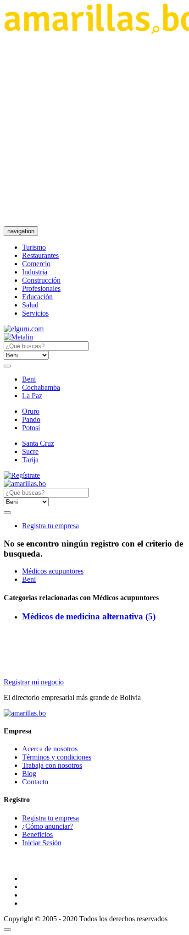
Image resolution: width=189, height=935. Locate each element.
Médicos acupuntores (52, 571)
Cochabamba (41, 387)
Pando (31, 419)
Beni (29, 379)
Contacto (35, 782)
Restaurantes (40, 255)
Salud (30, 305)
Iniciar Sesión (41, 843)
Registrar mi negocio (34, 682)
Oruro (30, 411)
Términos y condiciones (56, 757)
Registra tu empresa (50, 526)
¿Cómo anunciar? (47, 826)
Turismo (34, 247)
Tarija (30, 460)
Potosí (31, 428)
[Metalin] (18, 337)
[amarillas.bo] (25, 713)
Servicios (35, 313)
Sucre (30, 451)
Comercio (36, 264)
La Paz (32, 395)
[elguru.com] (24, 329)
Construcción (41, 280)
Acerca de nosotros (50, 749)
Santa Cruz (38, 443)
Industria (34, 272)
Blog (29, 773)
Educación (37, 297)
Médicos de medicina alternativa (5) (89, 616)
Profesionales (41, 288)
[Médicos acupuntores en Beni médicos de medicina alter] (25, 483)
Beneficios (37, 834)
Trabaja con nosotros (52, 765)
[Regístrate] (94, 475)
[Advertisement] (94, 130)
